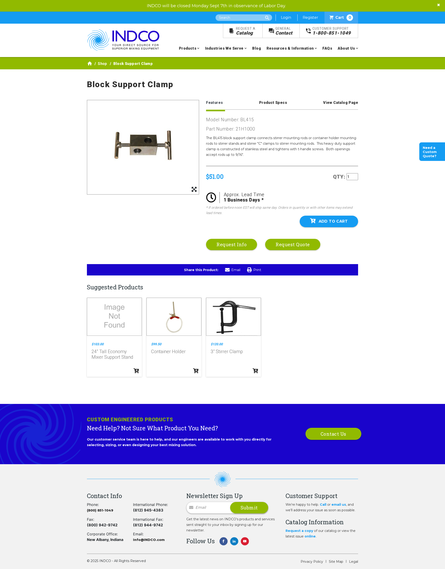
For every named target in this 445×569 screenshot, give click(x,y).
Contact (283, 31)
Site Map (336, 561)
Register (310, 17)
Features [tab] (214, 102)
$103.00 (98, 344)
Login (286, 17)
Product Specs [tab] (273, 102)
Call (323, 504)
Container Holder (168, 351)
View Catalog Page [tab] (340, 102)
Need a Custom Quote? (430, 152)
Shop (102, 63)
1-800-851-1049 (331, 31)
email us (338, 504)
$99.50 (156, 344)
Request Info (231, 244)
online (310, 536)
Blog (256, 48)
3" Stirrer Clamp (227, 351)
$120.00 (217, 344)
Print (257, 270)
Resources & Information (290, 48)
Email (235, 270)
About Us (346, 48)
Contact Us (333, 434)
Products (187, 48)
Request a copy (299, 531)
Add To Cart (333, 221)
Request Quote (293, 244)
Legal (353, 561)
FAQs (327, 48)
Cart (343, 17)
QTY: (339, 177)
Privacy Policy (312, 561)
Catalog (245, 31)
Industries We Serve (224, 48)
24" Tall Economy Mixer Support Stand (112, 354)
